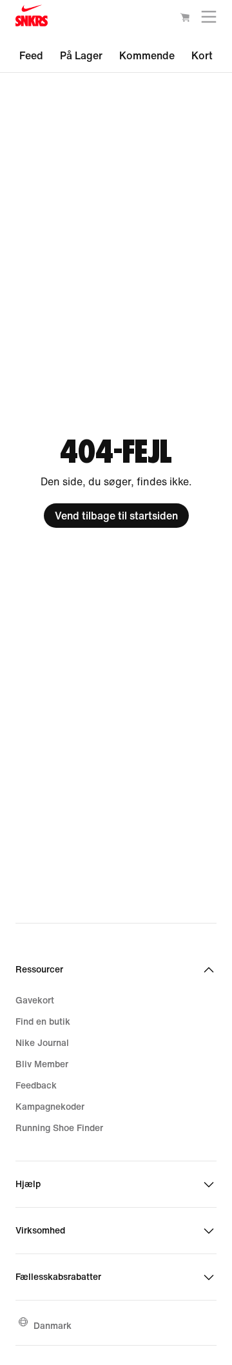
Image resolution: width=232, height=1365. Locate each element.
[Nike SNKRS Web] (31, 18)
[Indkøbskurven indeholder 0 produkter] (185, 19)
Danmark (53, 1325)
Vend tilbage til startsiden (116, 515)
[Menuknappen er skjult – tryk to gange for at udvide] (209, 19)
